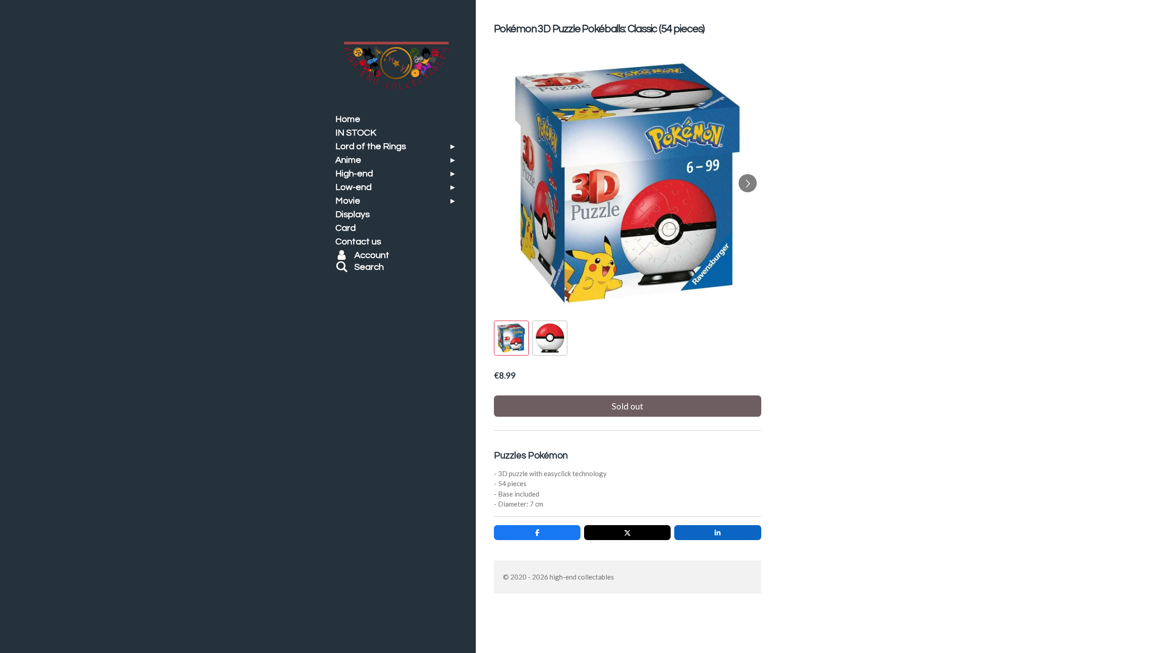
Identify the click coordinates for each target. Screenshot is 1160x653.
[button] (511, 338)
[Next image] (748, 183)
